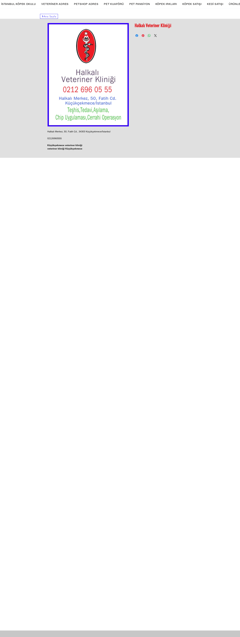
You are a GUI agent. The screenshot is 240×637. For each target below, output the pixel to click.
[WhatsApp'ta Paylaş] (149, 36)
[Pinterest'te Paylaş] (143, 36)
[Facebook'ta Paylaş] (137, 36)
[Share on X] (155, 36)
